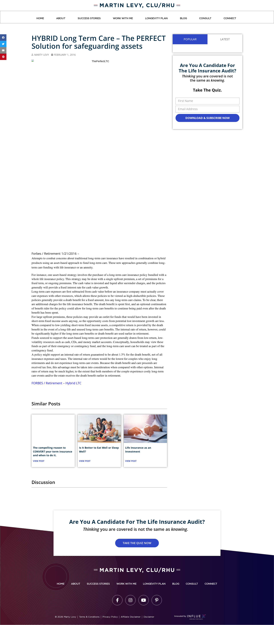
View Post (38, 461)
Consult (205, 18)
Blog (183, 18)
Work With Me (123, 18)
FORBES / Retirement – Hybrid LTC (56, 383)
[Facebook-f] (117, 600)
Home (40, 18)
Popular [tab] (190, 39)
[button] (3, 37)
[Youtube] (143, 600)
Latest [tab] (225, 39)
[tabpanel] (207, 48)
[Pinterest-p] (157, 600)
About (60, 18)
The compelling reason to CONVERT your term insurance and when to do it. (52, 451)
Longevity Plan (156, 18)
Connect (230, 18)
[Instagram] (130, 600)
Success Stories (89, 18)
